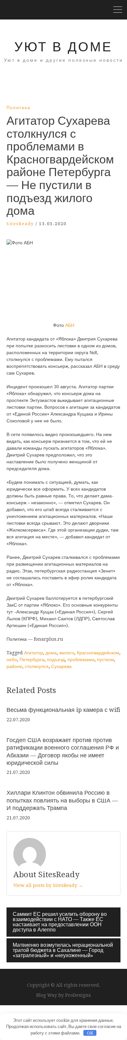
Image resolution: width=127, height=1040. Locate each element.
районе (14, 666)
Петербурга (32, 659)
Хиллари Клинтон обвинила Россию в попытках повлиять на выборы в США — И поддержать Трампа (62, 800)
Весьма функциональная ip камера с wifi (63, 709)
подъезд (56, 659)
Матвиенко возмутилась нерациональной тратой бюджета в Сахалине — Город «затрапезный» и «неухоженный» (63, 950)
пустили (105, 659)
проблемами (80, 659)
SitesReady (20, 223)
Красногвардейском (98, 652)
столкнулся (37, 666)
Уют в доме (63, 47)
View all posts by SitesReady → (48, 885)
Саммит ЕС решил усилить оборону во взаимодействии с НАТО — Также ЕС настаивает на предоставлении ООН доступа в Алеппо (60, 922)
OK (90, 1033)
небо (12, 659)
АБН (69, 325)
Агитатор (33, 652)
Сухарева (61, 666)
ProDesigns (78, 995)
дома (51, 652)
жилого (66, 652)
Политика (18, 107)
